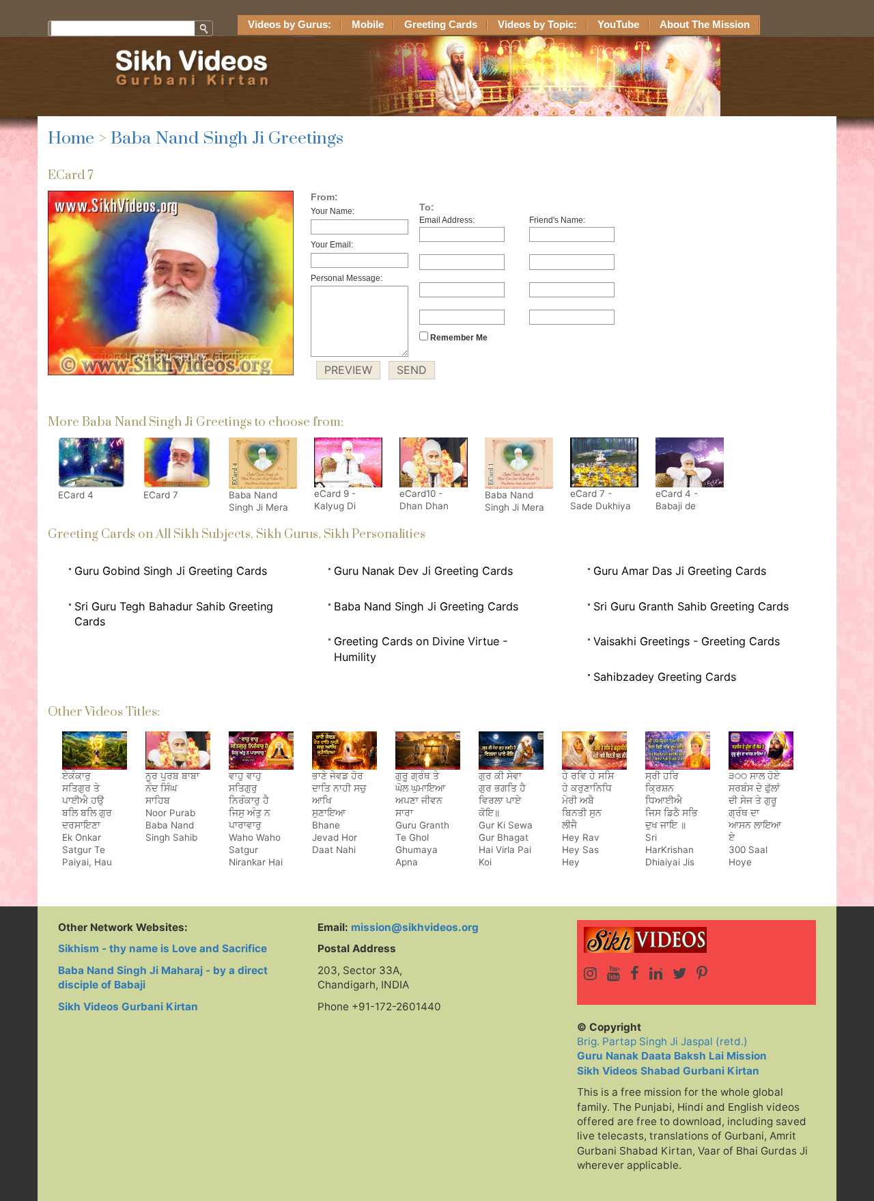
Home (71, 138)
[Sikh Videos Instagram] (590, 973)
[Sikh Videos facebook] (634, 973)
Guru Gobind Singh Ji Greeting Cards (170, 571)
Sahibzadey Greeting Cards (664, 677)
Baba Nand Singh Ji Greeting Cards (426, 606)
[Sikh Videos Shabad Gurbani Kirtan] (696, 940)
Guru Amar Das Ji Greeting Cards (679, 571)
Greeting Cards (440, 24)
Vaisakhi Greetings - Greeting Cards (686, 641)
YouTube (618, 24)
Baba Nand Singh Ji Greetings (227, 138)
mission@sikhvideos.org (415, 927)
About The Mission (705, 24)
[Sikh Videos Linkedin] (655, 973)
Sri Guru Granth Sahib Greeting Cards (691, 606)
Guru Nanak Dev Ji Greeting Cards (423, 571)
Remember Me (458, 337)
